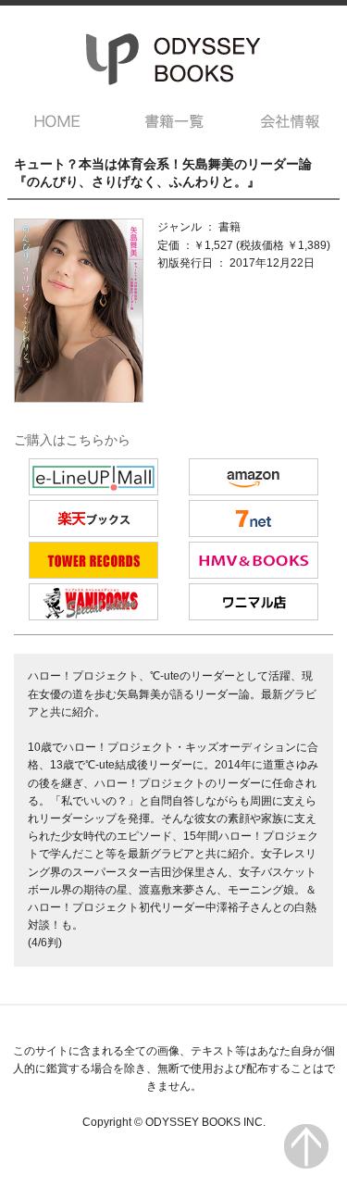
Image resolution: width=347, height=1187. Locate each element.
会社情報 (291, 121)
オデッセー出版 (174, 59)
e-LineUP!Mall (93, 476)
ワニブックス (93, 601)
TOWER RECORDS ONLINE (93, 560)
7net (253, 518)
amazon (253, 476)
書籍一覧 (174, 121)
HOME (57, 121)
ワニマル (253, 601)
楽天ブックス (93, 518)
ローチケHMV (253, 560)
